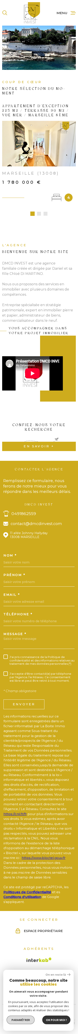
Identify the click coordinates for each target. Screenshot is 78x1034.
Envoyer (24, 704)
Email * (11, 594)
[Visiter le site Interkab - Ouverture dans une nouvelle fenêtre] (39, 960)
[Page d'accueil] (32, 12)
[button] (32, 214)
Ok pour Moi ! (56, 1020)
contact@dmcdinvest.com (36, 523)
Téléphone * (18, 614)
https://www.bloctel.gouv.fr (43, 858)
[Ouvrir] (4, 12)
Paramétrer (20, 1020)
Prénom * (14, 574)
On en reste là (56, 974)
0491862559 (23, 513)
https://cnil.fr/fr (15, 814)
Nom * (10, 555)
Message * (15, 633)
